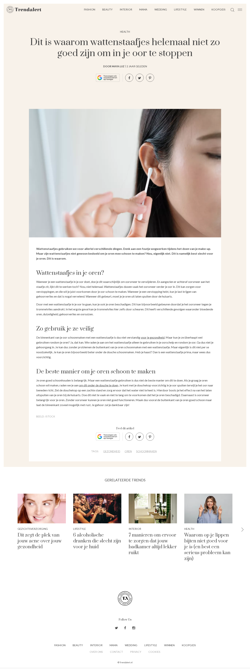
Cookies (154, 651)
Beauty (107, 9)
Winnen (199, 9)
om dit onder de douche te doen (98, 385)
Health (125, 31)
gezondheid (111, 451)
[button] (242, 530)
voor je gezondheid (153, 337)
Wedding (160, 9)
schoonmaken (146, 451)
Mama (143, 9)
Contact (116, 651)
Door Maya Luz (113, 66)
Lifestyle (180, 9)
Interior (126, 9)
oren (128, 451)
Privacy (135, 651)
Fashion (89, 9)
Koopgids (218, 9)
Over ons (96, 651)
